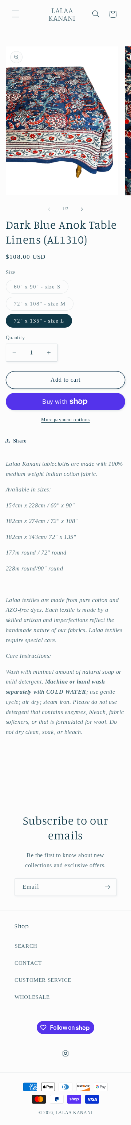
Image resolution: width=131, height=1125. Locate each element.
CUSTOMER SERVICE (43, 980)
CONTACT (28, 963)
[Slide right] (82, 209)
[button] (15, 14)
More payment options (65, 419)
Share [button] (20, 441)
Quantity (15, 337)
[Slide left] (49, 209)
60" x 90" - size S (41, 288)
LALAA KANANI (74, 1113)
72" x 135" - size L (39, 321)
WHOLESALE (32, 997)
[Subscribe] (107, 887)
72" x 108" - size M (44, 305)
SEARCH (26, 946)
